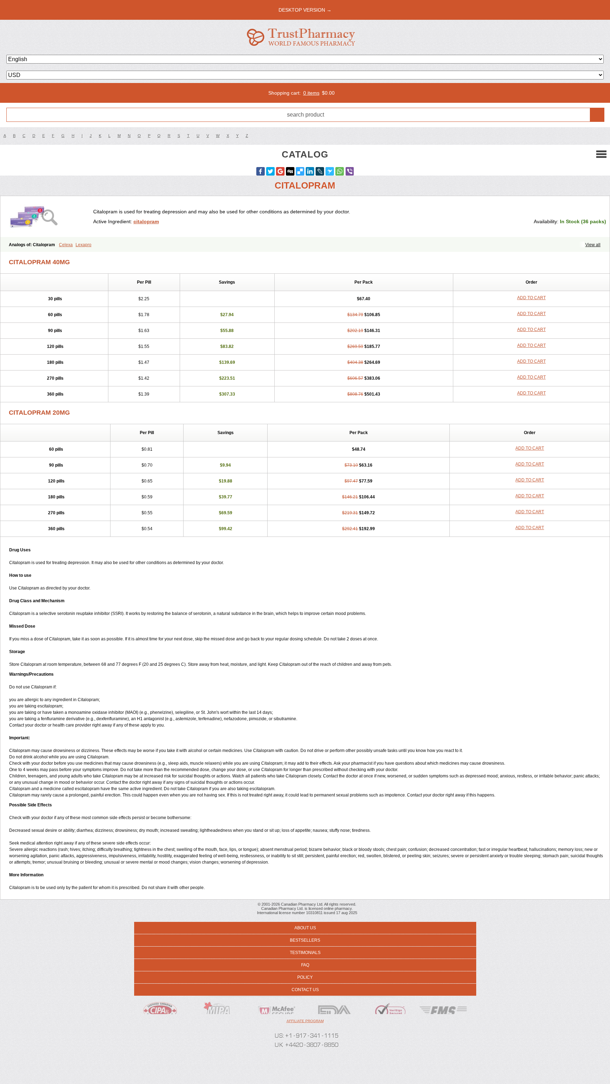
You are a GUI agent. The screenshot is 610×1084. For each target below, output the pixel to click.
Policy (305, 977)
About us (305, 927)
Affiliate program (305, 1021)
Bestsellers (305, 940)
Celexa (66, 244)
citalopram (146, 221)
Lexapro (83, 244)
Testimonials (305, 952)
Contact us (305, 989)
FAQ (305, 964)
